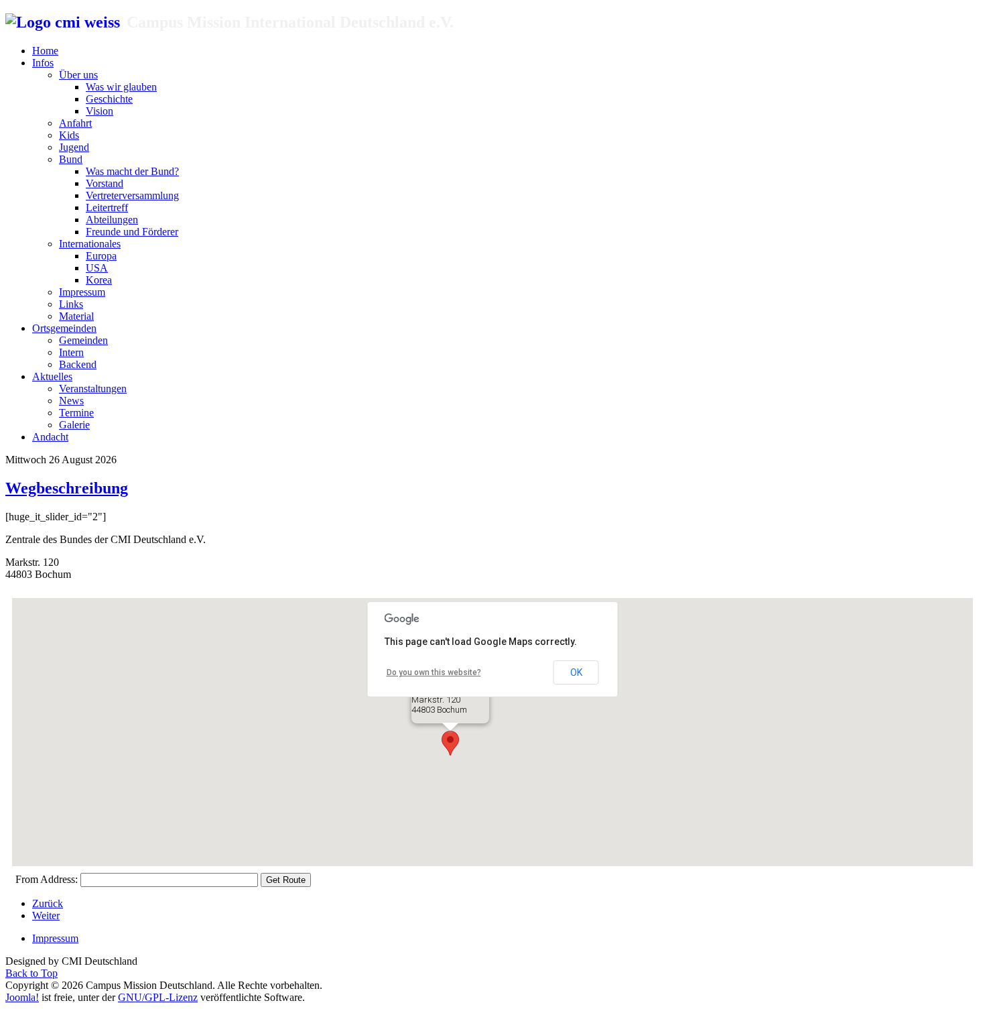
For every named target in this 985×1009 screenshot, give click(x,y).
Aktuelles (52, 376)
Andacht (50, 436)
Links (71, 304)
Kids (69, 135)
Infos (43, 62)
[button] (450, 743)
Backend (77, 364)
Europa (101, 255)
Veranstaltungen (93, 388)
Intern (71, 352)
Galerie (74, 424)
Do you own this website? (434, 672)
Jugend (74, 147)
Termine (76, 412)
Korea (99, 280)
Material (76, 316)
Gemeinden (83, 340)
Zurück (47, 903)
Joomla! (22, 997)
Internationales (90, 243)
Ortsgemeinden (64, 328)
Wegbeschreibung (66, 488)
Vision (99, 111)
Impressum (82, 292)
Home (45, 50)
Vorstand (104, 183)
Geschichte (109, 99)
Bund (70, 159)
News (71, 400)
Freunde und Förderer (132, 231)
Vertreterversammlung (132, 195)
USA (97, 268)
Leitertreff (107, 207)
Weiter (46, 915)
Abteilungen (112, 219)
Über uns (78, 74)
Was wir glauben (121, 87)
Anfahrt (75, 123)
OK (576, 672)
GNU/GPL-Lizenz (158, 997)
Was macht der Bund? (132, 171)
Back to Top (31, 973)
